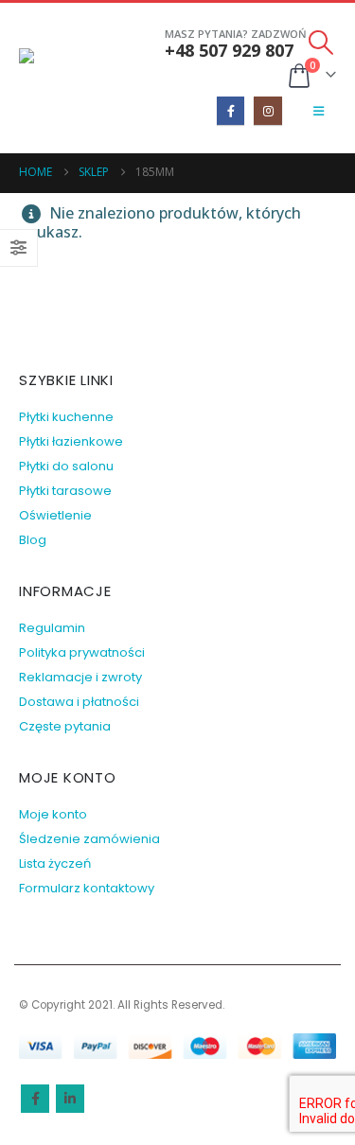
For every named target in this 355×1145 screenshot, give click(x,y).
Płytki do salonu (66, 466)
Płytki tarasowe (65, 491)
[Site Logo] (71, 78)
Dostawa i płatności (79, 702)
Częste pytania (65, 726)
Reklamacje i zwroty (80, 677)
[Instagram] (267, 110)
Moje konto (53, 814)
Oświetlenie (55, 515)
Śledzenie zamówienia (89, 839)
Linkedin (70, 1098)
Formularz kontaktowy (86, 888)
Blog (32, 540)
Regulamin (52, 628)
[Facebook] (230, 110)
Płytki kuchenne (66, 417)
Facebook (35, 1098)
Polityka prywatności (82, 652)
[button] (321, 42)
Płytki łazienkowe (71, 441)
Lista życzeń (55, 863)
